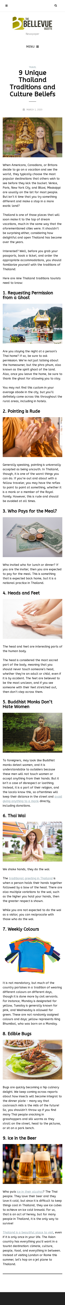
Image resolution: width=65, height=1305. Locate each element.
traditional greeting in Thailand (31, 878)
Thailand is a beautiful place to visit (28, 1232)
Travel (32, 67)
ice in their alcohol (30, 1191)
